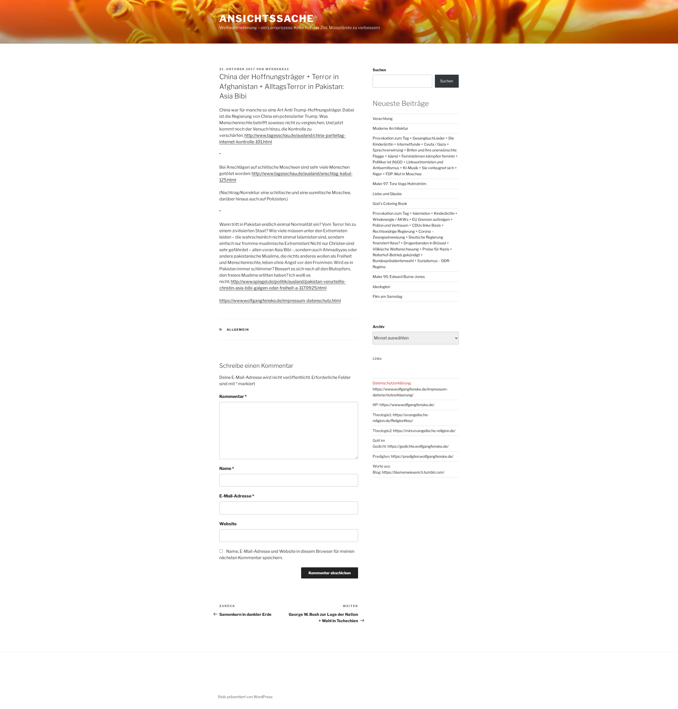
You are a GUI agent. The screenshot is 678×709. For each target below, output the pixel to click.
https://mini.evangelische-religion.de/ (424, 430)
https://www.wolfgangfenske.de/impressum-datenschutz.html (280, 300)
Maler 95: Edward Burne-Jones (399, 276)
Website (228, 523)
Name (226, 468)
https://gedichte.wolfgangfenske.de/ (418, 446)
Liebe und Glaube (387, 193)
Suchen (379, 70)
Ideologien (381, 286)
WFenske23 (277, 69)
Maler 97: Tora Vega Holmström (399, 183)
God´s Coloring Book (390, 203)
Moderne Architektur (390, 128)
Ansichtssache (266, 18)
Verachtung (382, 118)
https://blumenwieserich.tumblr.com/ (413, 472)
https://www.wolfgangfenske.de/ (407, 404)
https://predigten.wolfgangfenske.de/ (422, 456)
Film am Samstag (387, 296)
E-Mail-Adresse (236, 496)
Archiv (379, 326)
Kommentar (233, 396)
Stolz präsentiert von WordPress (245, 696)
